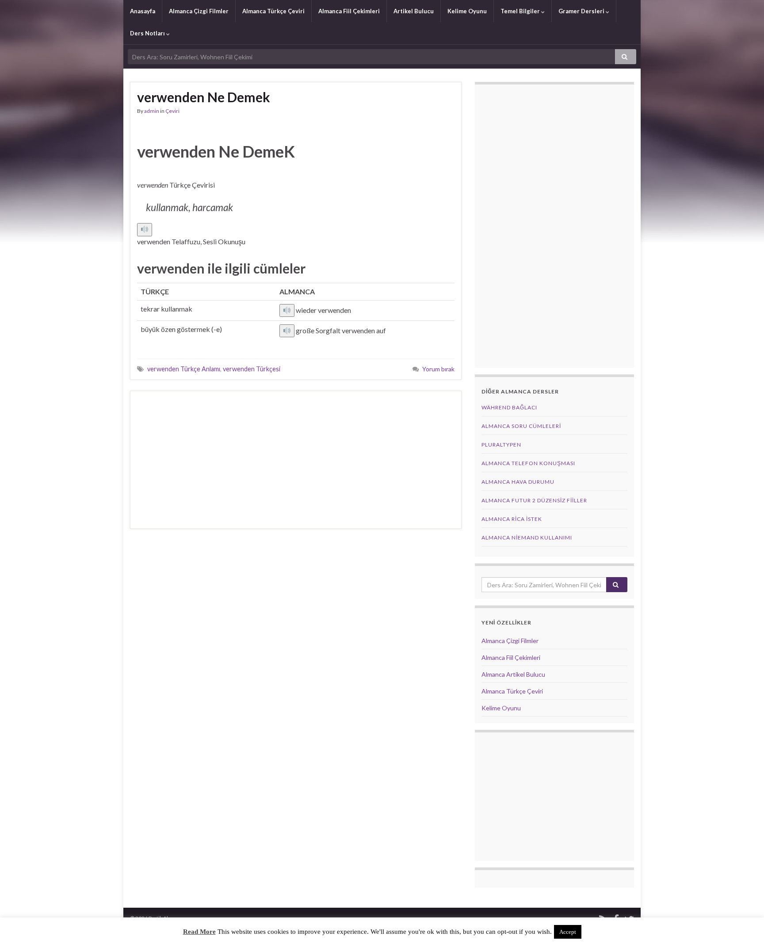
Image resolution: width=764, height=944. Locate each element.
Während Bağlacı (509, 407)
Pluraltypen (501, 444)
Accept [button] (567, 932)
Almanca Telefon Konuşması (528, 463)
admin (151, 111)
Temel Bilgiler (520, 11)
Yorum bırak (438, 369)
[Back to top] (744, 924)
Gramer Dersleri (582, 11)
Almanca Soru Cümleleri (521, 426)
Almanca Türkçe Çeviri (273, 11)
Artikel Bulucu (413, 11)
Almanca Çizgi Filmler (199, 11)
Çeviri (172, 111)
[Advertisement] (295, 460)
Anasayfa (142, 11)
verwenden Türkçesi (251, 369)
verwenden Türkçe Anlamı (183, 369)
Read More (199, 931)
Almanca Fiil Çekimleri (349, 11)
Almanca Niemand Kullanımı (526, 537)
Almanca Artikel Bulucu (513, 674)
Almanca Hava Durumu (517, 481)
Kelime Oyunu (467, 11)
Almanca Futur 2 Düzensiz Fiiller (534, 500)
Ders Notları (148, 33)
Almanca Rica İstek (511, 519)
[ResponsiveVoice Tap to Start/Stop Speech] (144, 229)
